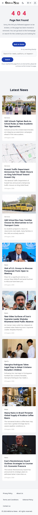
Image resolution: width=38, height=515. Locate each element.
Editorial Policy (28, 500)
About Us (20, 493)
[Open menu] (2, 3)
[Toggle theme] (22, 3)
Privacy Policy (7, 493)
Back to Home (19, 44)
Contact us (6, 506)
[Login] (35, 3)
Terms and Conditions (10, 500)
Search (7, 60)
